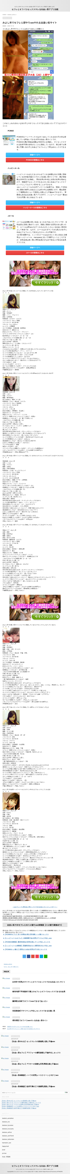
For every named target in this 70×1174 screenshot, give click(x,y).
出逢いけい (16, 966)
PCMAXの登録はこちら (35, 160)
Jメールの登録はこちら (35, 252)
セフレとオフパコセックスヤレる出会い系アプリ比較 (35, 9)
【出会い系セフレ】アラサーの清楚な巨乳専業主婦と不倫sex (34, 1064)
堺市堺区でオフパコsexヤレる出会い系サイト (30, 1020)
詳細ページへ (35, 154)
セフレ (5, 966)
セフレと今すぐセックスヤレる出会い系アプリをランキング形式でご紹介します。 (35, 1169)
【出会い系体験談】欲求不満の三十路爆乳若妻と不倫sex (33, 1086)
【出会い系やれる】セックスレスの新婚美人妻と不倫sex (33, 1041)
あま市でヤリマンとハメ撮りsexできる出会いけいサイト (23, 1029)
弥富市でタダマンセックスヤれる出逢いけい (20, 1026)
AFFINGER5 (59, 1171)
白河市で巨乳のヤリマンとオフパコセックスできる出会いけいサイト (38, 982)
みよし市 (10, 966)
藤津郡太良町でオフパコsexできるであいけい (30, 1001)
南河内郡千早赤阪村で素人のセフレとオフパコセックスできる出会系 (38, 991)
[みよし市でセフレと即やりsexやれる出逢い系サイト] (41, 956)
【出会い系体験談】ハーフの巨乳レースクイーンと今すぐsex (34, 1075)
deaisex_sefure (8, 964)
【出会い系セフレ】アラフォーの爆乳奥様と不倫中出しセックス (36, 1053)
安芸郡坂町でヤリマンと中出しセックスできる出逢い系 (33, 1011)
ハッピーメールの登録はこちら (35, 207)
